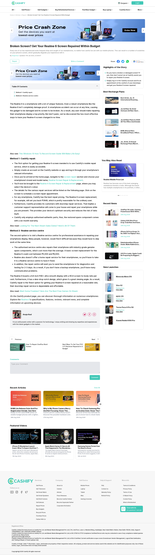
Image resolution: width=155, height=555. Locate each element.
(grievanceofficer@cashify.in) (21, 536)
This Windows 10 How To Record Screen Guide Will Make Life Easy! (49, 154)
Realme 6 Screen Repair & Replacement (58, 183)
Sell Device (83, 480)
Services (38, 480)
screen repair (70, 177)
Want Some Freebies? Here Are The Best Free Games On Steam (49, 291)
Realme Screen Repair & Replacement (66, 180)
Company (59, 480)
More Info (125, 480)
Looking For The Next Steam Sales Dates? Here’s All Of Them (47, 226)
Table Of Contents (19, 86)
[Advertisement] (55, 135)
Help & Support (105, 480)
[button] (137, 3)
